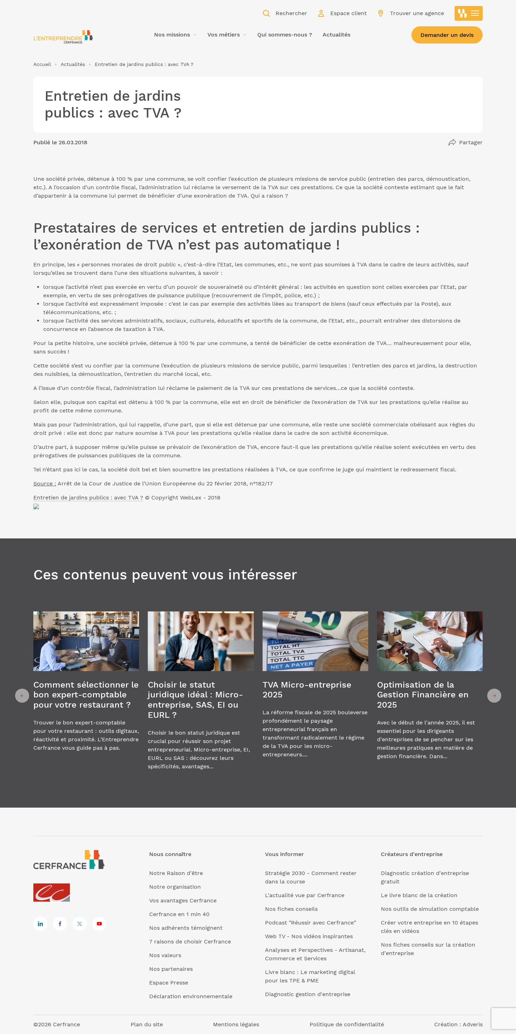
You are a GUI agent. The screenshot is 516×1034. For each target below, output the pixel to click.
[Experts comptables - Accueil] (53, 893)
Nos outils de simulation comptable (430, 909)
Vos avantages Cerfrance (183, 900)
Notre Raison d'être (176, 873)
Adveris (473, 1024)
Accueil (42, 64)
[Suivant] (494, 696)
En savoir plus (86, 695)
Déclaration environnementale (190, 996)
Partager (471, 142)
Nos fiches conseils (291, 909)
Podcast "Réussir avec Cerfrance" (310, 922)
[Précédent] (22, 696)
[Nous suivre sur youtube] (99, 924)
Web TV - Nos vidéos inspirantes (309, 936)
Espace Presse (168, 982)
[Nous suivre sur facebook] (60, 924)
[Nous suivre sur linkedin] (40, 924)
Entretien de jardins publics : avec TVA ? (88, 497)
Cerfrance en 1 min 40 (179, 914)
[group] (86, 695)
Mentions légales (236, 1024)
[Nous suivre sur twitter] (80, 924)
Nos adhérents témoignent (186, 927)
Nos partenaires (171, 969)
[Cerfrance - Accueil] (63, 37)
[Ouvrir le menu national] (469, 13)
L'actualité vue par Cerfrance (304, 895)
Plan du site (147, 1024)
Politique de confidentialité (347, 1024)
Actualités (73, 64)
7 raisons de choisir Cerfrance (190, 941)
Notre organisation (175, 886)
